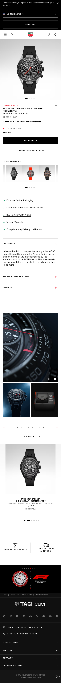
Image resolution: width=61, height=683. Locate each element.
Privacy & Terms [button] (12, 666)
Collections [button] (10, 643)
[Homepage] (30, 34)
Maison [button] (7, 650)
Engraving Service (15, 550)
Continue (41, 24)
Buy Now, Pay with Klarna (19, 215)
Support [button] (8, 658)
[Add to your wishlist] (56, 107)
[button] (49, 34)
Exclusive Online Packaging (20, 201)
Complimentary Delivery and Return (24, 230)
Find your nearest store (22, 634)
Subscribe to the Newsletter (24, 627)
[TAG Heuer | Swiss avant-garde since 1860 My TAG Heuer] (30, 604)
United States (14, 14)
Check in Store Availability (30, 151)
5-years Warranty (15, 222)
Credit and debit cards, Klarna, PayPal (25, 208)
